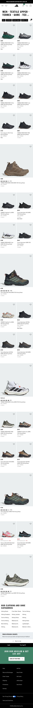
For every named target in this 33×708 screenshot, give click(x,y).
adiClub (18, 668)
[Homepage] (16, 6)
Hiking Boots (4, 611)
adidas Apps (19, 680)
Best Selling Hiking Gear (4, 624)
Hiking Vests (25, 620)
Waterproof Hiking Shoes (15, 621)
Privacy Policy (20, 696)
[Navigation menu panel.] (2, 6)
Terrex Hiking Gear (5, 621)
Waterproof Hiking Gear (15, 627)
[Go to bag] (30, 6)
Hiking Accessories (25, 618)
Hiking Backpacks (4, 627)
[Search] (27, 6)
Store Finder (20, 672)
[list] (14, 20)
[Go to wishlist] (6, 6)
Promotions (5, 684)
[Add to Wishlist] (14, 25)
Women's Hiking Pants (26, 627)
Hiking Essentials (25, 614)
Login (8, 645)
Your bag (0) (23, 645)
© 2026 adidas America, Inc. (16, 706)
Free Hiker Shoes (16, 611)
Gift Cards (19, 676)
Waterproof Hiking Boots (15, 624)
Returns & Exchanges (8, 672)
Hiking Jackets (16, 614)
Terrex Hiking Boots (5, 618)
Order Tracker (6, 676)
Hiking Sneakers (5, 614)
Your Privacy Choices (7, 696)
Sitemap (5, 688)
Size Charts (19, 684)
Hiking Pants (15, 617)
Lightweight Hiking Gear (25, 624)
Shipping (5, 680)
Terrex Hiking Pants (26, 611)
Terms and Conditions (8, 700)
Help (4, 668)
